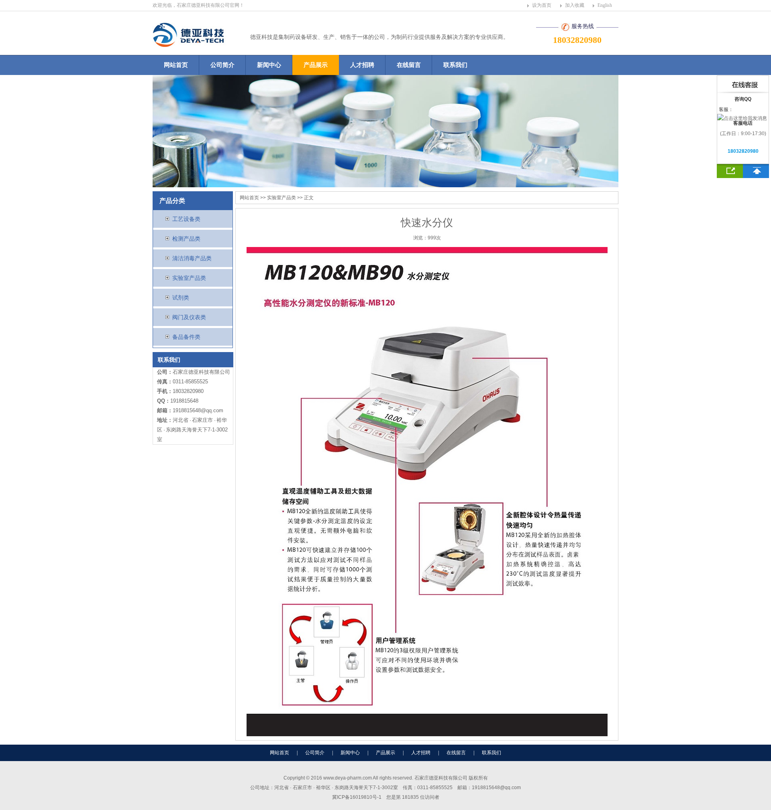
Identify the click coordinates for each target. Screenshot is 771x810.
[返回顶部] (756, 171)
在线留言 (409, 64)
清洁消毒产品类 (191, 258)
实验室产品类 (188, 278)
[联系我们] (730, 171)
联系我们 (455, 64)
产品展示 (316, 64)
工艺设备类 (185, 219)
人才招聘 (362, 64)
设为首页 (541, 5)
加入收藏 (574, 5)
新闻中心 (269, 64)
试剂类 (180, 297)
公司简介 (222, 64)
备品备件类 (185, 337)
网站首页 (176, 64)
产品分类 (172, 200)
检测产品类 (185, 238)
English (605, 5)
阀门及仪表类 (188, 317)
